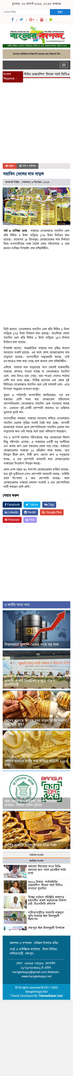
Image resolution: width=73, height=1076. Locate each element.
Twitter (33, 504)
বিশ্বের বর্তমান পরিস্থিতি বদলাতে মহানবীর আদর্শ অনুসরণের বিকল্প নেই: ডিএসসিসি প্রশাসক (47, 900)
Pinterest (13, 520)
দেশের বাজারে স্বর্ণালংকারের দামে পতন (30, 845)
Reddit (31, 512)
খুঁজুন (60, 12)
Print (31, 520)
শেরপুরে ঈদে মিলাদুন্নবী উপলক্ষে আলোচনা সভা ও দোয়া (46, 929)
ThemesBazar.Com (50, 996)
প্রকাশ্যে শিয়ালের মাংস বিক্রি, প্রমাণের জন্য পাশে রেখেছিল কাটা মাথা (47, 870)
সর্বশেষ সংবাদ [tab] (36, 855)
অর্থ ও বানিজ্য (29, 165)
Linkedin (12, 512)
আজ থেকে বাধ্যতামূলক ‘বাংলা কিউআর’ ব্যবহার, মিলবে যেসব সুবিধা (31, 803)
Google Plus (53, 512)
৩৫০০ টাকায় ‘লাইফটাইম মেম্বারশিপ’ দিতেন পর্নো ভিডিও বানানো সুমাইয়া (45, 885)
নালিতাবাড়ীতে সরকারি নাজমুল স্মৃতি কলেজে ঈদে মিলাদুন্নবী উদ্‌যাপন (46, 916)
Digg (50, 504)
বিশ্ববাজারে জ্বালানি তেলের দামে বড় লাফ (31, 644)
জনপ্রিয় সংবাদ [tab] (36, 860)
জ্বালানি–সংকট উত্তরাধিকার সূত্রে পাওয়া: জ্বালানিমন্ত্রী (30, 683)
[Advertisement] (36, 125)
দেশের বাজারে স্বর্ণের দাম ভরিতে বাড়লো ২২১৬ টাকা (36, 763)
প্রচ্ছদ (11, 165)
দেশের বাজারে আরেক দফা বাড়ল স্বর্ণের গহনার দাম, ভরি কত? (35, 722)
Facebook (13, 504)
